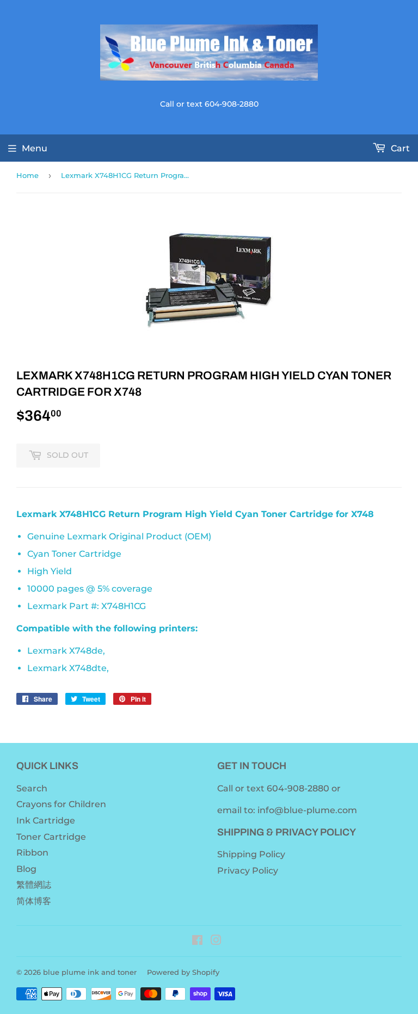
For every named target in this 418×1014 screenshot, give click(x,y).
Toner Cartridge (51, 837)
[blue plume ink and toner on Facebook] (197, 941)
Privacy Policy (247, 870)
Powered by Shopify (183, 972)
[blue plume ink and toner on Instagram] (216, 941)
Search (31, 788)
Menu (34, 148)
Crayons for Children (61, 804)
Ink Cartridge (45, 820)
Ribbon (32, 852)
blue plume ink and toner (90, 972)
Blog (26, 869)
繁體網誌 (33, 885)
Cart (399, 148)
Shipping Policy (251, 854)
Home (27, 175)
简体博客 (33, 901)
